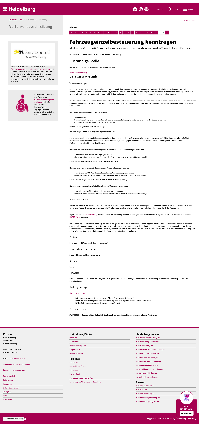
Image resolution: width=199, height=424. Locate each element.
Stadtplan (7, 392)
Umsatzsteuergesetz (77, 293)
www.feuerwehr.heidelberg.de (148, 338)
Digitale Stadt (74, 374)
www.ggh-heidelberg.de (145, 386)
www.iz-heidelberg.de (144, 345)
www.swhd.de (141, 390)
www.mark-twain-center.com (147, 353)
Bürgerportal (74, 349)
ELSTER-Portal (74, 217)
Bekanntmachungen (11, 388)
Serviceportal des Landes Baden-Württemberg (32, 69)
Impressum (7, 384)
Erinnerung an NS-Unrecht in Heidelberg (85, 382)
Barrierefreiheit (9, 376)
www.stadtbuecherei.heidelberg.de (149, 369)
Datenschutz (8, 380)
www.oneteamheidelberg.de (147, 365)
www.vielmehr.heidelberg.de (147, 377)
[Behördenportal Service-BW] (33, 54)
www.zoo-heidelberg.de (145, 394)
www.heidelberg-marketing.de (148, 397)
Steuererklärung (91, 214)
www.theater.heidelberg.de (146, 373)
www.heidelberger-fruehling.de (148, 342)
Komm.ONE (191, 418)
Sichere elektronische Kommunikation (18, 364)
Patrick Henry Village (77, 366)
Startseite (13, 20)
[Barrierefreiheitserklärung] (135, 9)
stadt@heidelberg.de (17, 358)
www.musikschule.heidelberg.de (148, 361)
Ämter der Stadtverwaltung (14, 370)
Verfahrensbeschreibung (30, 26)
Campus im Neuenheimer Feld (81, 378)
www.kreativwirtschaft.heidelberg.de (150, 349)
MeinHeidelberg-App (77, 345)
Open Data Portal (76, 353)
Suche (175, 9)
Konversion (73, 362)
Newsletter (7, 400)
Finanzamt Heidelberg (78, 72)
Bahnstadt (73, 370)
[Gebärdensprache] (141, 9)
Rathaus (22, 20)
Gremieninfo (74, 342)
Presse (5, 396)
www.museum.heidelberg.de (147, 357)
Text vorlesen (190, 20)
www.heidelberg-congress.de (147, 401)
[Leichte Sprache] (146, 9)
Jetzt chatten (186, 413)
